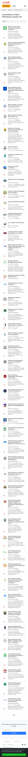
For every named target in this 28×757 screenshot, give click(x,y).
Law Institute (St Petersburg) (16, 222)
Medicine (10, 255)
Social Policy (16, 693)
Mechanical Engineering (13, 316)
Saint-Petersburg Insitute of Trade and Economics (15, 390)
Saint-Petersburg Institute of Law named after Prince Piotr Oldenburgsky (16, 458)
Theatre (22, 122)
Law (20, 121)
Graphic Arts (15, 512)
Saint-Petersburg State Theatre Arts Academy (14, 670)
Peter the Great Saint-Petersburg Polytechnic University (14, 28)
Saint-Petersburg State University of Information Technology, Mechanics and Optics (15, 89)
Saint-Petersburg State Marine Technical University (15, 627)
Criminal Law (10, 185)
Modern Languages (12, 588)
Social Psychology (17, 606)
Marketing (10, 162)
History (9, 52)
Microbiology (10, 574)
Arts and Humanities (19, 451)
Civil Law (15, 185)
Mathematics (20, 36)
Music (18, 588)
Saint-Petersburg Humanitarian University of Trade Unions (15, 376)
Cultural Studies (16, 339)
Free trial (6, 6)
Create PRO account (7, 747)
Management (17, 34)
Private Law (21, 464)
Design (18, 122)
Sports (21, 255)
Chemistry (14, 100)
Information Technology (13, 38)
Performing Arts (15, 676)
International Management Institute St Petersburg (15, 214)
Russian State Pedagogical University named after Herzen (15, 362)
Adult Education (11, 465)
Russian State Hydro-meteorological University (15, 346)
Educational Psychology (13, 197)
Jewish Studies (15, 303)
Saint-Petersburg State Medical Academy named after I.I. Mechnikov (15, 641)
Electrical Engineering (18, 318)
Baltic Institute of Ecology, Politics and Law (15, 115)
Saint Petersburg (14, 31)
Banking (14, 207)
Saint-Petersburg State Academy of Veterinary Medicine (14, 538)
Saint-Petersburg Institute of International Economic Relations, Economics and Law (16, 442)
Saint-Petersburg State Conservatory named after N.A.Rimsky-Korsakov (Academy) (15, 580)
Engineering (21, 397)
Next (14, 715)
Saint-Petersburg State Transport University (14, 683)
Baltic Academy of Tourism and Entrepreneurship (15, 105)
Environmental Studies (18, 354)
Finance (20, 81)
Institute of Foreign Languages (13, 167)
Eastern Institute (12, 146)
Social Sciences (17, 291)
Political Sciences (17, 137)
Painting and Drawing (16, 510)
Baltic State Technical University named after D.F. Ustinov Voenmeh (15, 130)
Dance (15, 328)
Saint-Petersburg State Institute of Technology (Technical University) (14, 613)
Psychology (20, 51)
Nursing (22, 645)
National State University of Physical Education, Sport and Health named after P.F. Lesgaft (16, 247)
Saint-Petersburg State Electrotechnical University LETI (15, 58)
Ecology (9, 356)
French (14, 172)
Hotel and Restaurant (18, 269)
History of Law (16, 467)
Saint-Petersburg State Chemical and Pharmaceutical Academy (16, 565)
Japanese (21, 150)
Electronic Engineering (13, 138)
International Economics (18, 162)
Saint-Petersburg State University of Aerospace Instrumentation (14, 700)
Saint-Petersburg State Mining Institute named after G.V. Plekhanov (16, 44)
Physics (13, 52)
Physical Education (19, 253)
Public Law (16, 464)
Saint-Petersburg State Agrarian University (14, 551)
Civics (20, 467)
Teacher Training (18, 463)
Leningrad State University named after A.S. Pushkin (15, 232)
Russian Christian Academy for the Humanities (15, 333)
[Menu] (24, 5)
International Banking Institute (16, 201)
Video (17, 677)
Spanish (13, 173)
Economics (10, 35)
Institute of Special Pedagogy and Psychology (16, 191)
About (4, 744)
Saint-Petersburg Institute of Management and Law (16, 473)
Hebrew (21, 303)
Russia (9, 31)
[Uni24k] (6, 3)
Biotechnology (11, 572)
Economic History (14, 186)
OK (14, 754)
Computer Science (17, 35)
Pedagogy (22, 196)
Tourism (14, 110)
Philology (10, 303)
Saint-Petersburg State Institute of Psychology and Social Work (15, 596)
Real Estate (10, 271)
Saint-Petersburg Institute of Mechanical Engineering (16, 486)
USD (18, 741)
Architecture (17, 509)
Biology (15, 530)
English (15, 36)
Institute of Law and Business (16, 179)
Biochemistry (17, 572)
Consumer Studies (12, 399)
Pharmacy (22, 571)
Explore (4, 21)
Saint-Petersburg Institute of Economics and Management (16, 404)
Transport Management (17, 412)
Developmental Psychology (13, 607)
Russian (9, 590)
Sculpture (10, 512)
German (9, 173)
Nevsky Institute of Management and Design (15, 261)
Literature (14, 384)
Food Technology (17, 398)
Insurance (10, 414)
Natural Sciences (16, 255)
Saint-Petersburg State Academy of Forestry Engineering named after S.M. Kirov (16, 521)
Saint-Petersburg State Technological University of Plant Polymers (15, 655)
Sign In (14, 6)
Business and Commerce (13, 268)
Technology (10, 398)
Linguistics (19, 172)
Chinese (16, 150)
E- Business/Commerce (18, 271)
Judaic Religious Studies (13, 305)
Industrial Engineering (12, 319)
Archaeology (21, 423)
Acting (14, 677)
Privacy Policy (10, 744)
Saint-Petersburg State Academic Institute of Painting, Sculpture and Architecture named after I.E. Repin (16, 503)
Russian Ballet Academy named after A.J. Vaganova (15, 324)
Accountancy (10, 36)
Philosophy (10, 339)
